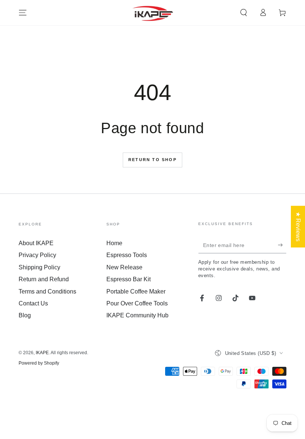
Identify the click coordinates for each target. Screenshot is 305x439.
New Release (124, 267)
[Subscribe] (282, 245)
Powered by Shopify (39, 363)
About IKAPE (36, 243)
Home (114, 243)
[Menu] (22, 12)
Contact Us (33, 303)
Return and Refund (44, 279)
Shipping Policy (39, 267)
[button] (243, 12)
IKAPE (42, 352)
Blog (25, 315)
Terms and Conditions (47, 291)
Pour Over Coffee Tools (137, 303)
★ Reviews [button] (298, 226)
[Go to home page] (153, 12)
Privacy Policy (37, 255)
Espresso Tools (126, 255)
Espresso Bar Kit (128, 279)
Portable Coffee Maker (136, 291)
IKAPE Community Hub (137, 315)
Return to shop (152, 159)
